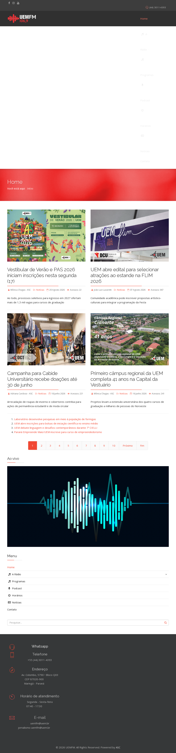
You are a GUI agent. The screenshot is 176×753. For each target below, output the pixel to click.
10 (113, 445)
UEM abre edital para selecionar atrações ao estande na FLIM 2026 (125, 275)
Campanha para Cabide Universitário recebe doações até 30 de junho (42, 379)
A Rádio (16, 574)
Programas (18, 581)
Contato (12, 609)
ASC (118, 747)
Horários (17, 595)
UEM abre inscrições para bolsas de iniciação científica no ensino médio (56, 423)
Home (144, 18)
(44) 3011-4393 (157, 7)
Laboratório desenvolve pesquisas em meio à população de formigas (55, 419)
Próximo (128, 445)
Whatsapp (40, 646)
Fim (142, 445)
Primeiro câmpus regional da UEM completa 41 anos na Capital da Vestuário (127, 379)
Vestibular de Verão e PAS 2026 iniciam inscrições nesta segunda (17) (41, 275)
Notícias (40, 289)
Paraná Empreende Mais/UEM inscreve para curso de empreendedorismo (58, 432)
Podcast (16, 588)
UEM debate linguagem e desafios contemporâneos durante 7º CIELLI (55, 427)
